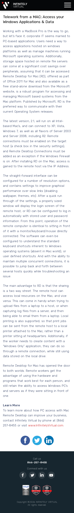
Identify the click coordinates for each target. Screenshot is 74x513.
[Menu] (67, 5)
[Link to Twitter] (32, 475)
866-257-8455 (37, 462)
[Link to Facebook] (22, 475)
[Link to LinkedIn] (41, 475)
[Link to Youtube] (51, 475)
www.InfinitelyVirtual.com (45, 425)
